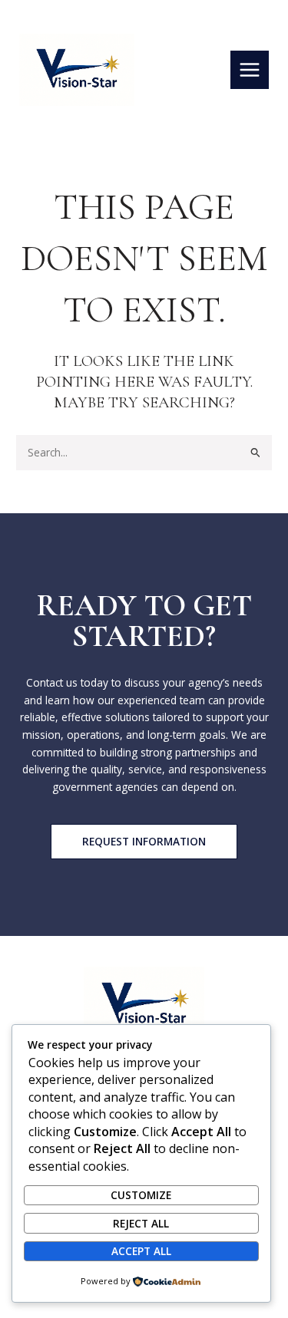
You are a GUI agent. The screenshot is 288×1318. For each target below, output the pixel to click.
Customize (141, 1195)
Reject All (141, 1223)
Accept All (141, 1251)
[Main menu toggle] (250, 70)
